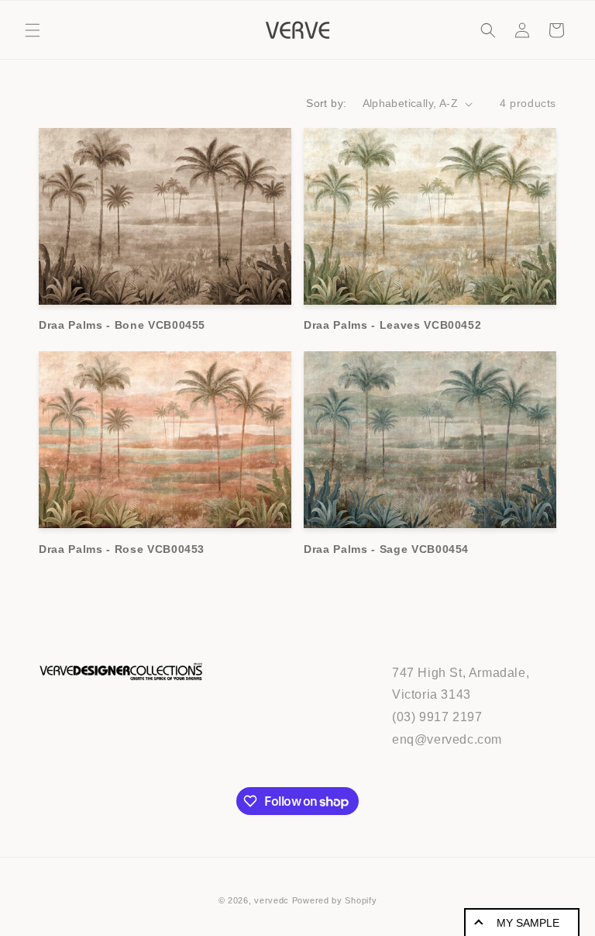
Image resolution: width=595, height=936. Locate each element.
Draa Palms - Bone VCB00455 (122, 325)
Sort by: (326, 103)
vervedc (271, 900)
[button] (32, 30)
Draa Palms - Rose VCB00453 (122, 549)
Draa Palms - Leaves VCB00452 (392, 325)
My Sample (528, 923)
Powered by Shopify (334, 900)
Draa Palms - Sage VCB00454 (386, 549)
